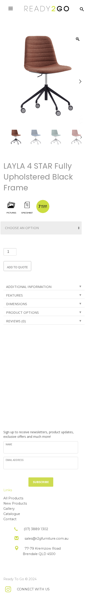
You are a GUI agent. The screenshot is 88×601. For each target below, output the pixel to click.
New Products (15, 503)
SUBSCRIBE (41, 482)
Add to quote (17, 267)
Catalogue (11, 514)
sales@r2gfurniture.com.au (46, 538)
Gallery (9, 509)
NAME (9, 444)
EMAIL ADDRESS (14, 460)
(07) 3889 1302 (36, 529)
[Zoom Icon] (77, 39)
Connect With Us (33, 589)
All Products (13, 498)
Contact (9, 519)
